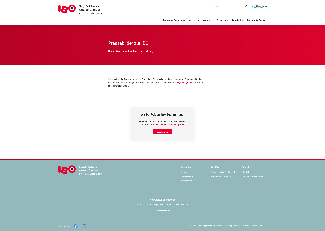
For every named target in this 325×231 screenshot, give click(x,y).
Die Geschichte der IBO (221, 176)
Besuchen (247, 167)
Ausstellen (186, 167)
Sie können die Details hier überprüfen (166, 124)
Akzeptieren (162, 132)
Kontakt (237, 226)
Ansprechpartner (188, 180)
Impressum (207, 226)
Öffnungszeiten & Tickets (253, 176)
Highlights (246, 172)
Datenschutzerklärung (223, 226)
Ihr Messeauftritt (188, 176)
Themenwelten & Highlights (223, 172)
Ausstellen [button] (237, 20)
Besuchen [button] (222, 20)
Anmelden (185, 172)
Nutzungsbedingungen (182, 82)
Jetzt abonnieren (162, 210)
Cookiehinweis (195, 226)
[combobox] (230, 6)
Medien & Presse (256, 20)
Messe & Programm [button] (174, 20)
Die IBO (215, 167)
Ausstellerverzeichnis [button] (201, 20)
